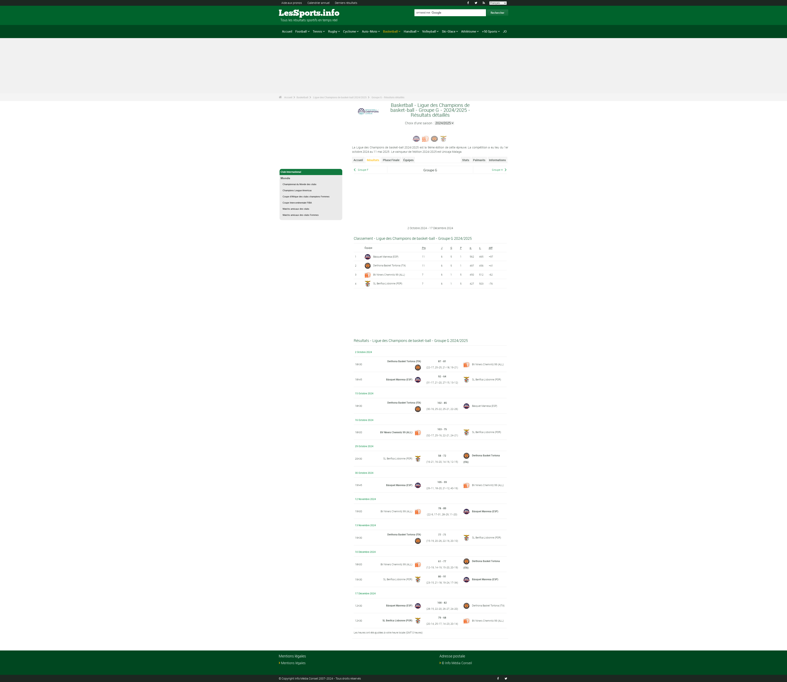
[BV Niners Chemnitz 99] (425, 138)
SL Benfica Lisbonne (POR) (387, 283)
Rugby (332, 31)
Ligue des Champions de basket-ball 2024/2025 (340, 97)
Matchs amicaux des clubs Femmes (301, 215)
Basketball (390, 31)
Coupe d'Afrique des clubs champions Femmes (306, 196)
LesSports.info (294, 13)
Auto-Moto (369, 31)
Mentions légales (293, 663)
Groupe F (363, 170)
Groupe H (497, 170)
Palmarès (479, 160)
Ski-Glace (448, 31)
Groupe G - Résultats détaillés (388, 97)
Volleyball (429, 31)
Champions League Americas (297, 190)
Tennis (317, 31)
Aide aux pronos (291, 3)
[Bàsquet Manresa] (416, 138)
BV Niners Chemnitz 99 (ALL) (389, 274)
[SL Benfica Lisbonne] (443, 138)
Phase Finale (391, 160)
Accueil (287, 31)
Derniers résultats (346, 3)
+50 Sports (489, 31)
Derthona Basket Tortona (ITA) (389, 265)
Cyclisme (349, 31)
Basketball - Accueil (292, 163)
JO (505, 31)
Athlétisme (468, 31)
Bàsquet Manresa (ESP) (385, 256)
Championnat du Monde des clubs (299, 184)
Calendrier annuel (318, 3)
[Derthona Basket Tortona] (434, 138)
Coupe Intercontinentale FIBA (297, 202)
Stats (465, 160)
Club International (291, 172)
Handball (410, 31)
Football (301, 31)
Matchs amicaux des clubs (296, 209)
